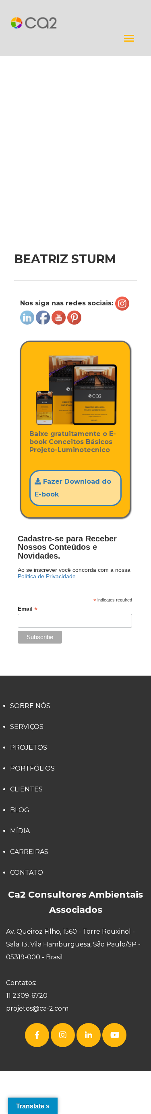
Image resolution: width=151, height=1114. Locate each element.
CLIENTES (26, 789)
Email (27, 609)
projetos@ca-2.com (37, 1008)
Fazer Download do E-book (73, 488)
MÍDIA (20, 831)
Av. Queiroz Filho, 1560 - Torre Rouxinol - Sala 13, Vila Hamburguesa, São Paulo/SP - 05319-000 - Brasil (73, 944)
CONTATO (26, 872)
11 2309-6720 (27, 995)
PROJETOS (28, 747)
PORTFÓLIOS (32, 768)
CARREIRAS (29, 852)
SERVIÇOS (26, 727)
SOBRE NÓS (30, 706)
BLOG (19, 810)
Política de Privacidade (47, 576)
